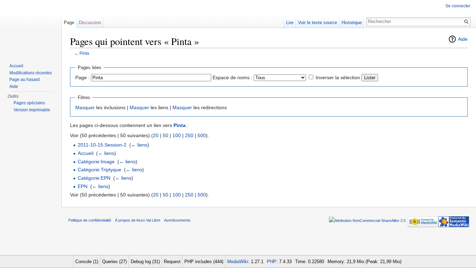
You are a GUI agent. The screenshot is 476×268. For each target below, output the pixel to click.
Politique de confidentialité (89, 220)
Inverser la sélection (338, 77)
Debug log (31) (145, 261)
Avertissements (177, 220)
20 (156, 135)
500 (202, 135)
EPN (82, 186)
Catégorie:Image (96, 161)
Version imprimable (32, 109)
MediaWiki (237, 261)
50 (165, 135)
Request (172, 261)
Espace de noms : (232, 77)
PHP (271, 261)
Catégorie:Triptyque (99, 169)
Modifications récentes (30, 72)
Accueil (85, 153)
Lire (289, 22)
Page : (82, 77)
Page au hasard (24, 79)
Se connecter (457, 5)
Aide (463, 39)
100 (176, 135)
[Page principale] (31, 28)
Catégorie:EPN (94, 178)
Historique (351, 22)
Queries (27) (114, 261)
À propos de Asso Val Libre (137, 220)
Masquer (85, 107)
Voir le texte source (317, 22)
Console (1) (86, 261)
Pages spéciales (29, 102)
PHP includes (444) (203, 261)
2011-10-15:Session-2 (102, 145)
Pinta (84, 53)
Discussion (90, 22)
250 (189, 135)
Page (69, 22)
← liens (139, 145)
